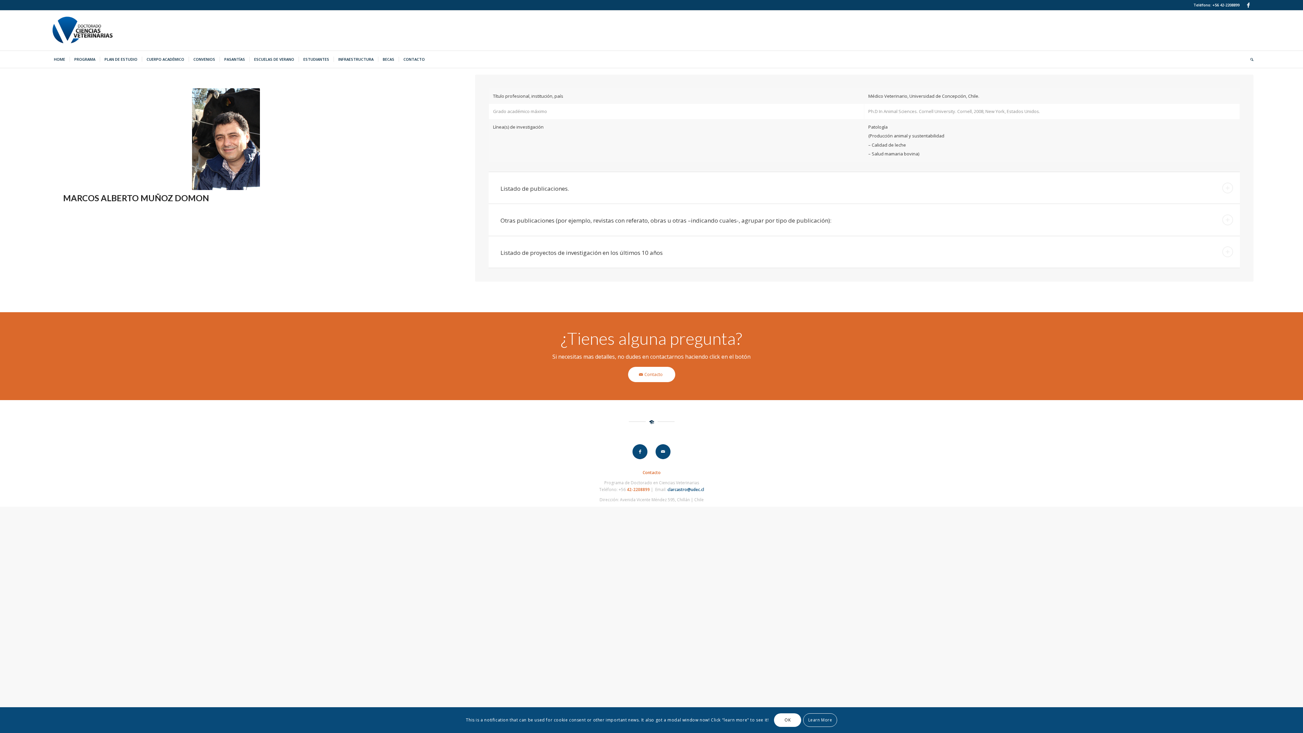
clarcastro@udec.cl (685, 489)
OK (788, 720)
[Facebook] (1248, 5)
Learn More (820, 720)
